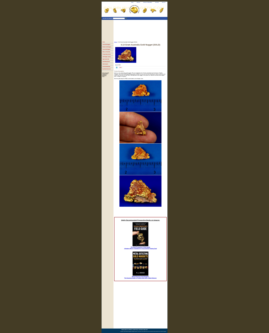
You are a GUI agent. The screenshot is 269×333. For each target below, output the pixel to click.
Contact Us (104, 74)
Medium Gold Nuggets (106, 46)
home (132, 2)
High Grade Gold (105, 59)
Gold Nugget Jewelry (106, 56)
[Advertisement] (140, 30)
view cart (163, 2)
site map (157, 2)
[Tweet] (117, 67)
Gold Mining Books (106, 61)
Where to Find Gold (106, 51)
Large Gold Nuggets (106, 49)
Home (115, 42)
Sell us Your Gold (105, 72)
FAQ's (103, 76)
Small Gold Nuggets (106, 44)
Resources (104, 75)
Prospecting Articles (106, 54)
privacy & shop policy (147, 2)
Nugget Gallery (105, 73)
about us (138, 2)
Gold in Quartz (105, 64)
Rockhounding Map (106, 66)
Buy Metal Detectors (106, 68)
